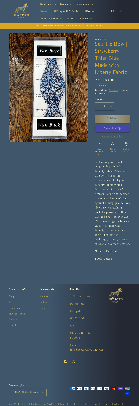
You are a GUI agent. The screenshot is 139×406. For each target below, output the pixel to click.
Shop (12, 296)
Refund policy (64, 404)
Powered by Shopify (44, 404)
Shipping (113, 90)
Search (13, 325)
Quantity (99, 99)
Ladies (43, 302)
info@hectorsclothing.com (87, 349)
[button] (48, 4)
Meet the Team (17, 314)
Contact (13, 319)
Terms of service (99, 404)
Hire (11, 302)
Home (43, 308)
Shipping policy (118, 404)
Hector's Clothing (26, 404)
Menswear (45, 296)
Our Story (14, 308)
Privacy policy (81, 404)
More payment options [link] (112, 136)
